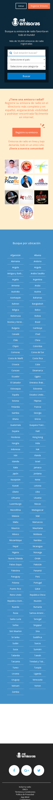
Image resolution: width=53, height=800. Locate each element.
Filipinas (37, 400)
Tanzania (15, 661)
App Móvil (25, 797)
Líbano (15, 491)
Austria (37, 291)
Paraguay (15, 576)
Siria (38, 631)
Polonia (15, 582)
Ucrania (15, 673)
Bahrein (15, 303)
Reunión (38, 600)
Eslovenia (37, 388)
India (37, 443)
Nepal (15, 546)
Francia (37, 406)
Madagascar (37, 509)
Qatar (37, 588)
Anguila (37, 267)
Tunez (15, 667)
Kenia (37, 479)
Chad (37, 334)
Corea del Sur (37, 352)
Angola (15, 267)
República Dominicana (15, 600)
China (37, 340)
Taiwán (37, 655)
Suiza (15, 649)
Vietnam (15, 685)
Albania (37, 255)
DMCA (25, 789)
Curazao (15, 370)
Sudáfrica (37, 637)
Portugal (38, 582)
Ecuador (15, 376)
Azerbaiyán (15, 297)
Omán (37, 558)
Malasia (15, 516)
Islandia (15, 461)
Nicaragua (37, 546)
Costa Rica (38, 358)
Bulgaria (15, 328)
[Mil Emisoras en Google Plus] (26, 770)
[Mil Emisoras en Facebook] (14, 770)
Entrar (21, 6)
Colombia (37, 346)
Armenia (15, 285)
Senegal (37, 619)
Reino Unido (15, 594)
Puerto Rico (15, 588)
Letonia (37, 485)
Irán (15, 455)
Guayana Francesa (37, 425)
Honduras (15, 437)
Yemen (37, 685)
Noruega (37, 552)
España (15, 394)
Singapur (37, 625)
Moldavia (37, 534)
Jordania (38, 473)
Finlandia (15, 406)
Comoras (15, 352)
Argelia (15, 279)
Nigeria (15, 552)
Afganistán (15, 255)
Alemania (15, 261)
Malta (15, 522)
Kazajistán (15, 479)
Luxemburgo (15, 503)
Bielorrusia (15, 315)
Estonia (15, 400)
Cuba (37, 364)
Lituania (37, 497)
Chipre (16, 346)
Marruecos (37, 522)
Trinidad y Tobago (37, 661)
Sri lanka (15, 637)
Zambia (15, 691)
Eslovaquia (15, 388)
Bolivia (37, 315)
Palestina (15, 570)
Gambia (15, 412)
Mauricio (15, 528)
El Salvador (15, 382)
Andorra (37, 261)
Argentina (37, 279)
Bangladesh (37, 303)
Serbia (15, 625)
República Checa (37, 594)
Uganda (37, 673)
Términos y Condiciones (25, 792)
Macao (37, 503)
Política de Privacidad (25, 794)
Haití (37, 431)
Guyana (15, 431)
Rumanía (37, 607)
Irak (37, 449)
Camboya (37, 328)
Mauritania (38, 528)
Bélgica (15, 309)
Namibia (38, 540)
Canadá (15, 334)
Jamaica (37, 467)
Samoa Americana (37, 613)
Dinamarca (37, 370)
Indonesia (15, 449)
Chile (15, 340)
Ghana (15, 419)
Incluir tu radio (25, 787)
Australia (15, 291)
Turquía (37, 667)
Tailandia (15, 655)
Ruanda (15, 607)
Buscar (26, 76)
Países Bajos (15, 564)
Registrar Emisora (39, 5)
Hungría (15, 443)
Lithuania (15, 497)
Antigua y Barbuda (15, 273)
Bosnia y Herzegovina (15, 322)
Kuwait (15, 485)
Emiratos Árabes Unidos (37, 382)
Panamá (38, 570)
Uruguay (15, 679)
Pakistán (38, 564)
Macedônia (15, 509)
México (15, 534)
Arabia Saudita (37, 273)
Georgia (37, 412)
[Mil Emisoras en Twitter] (39, 770)
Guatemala (15, 425)
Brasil (37, 322)
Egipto (38, 376)
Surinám (38, 649)
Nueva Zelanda (15, 558)
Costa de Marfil (15, 358)
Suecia (37, 643)
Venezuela (37, 679)
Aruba (37, 285)
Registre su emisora (26, 132)
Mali (38, 516)
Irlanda (37, 455)
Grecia (38, 419)
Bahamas (37, 297)
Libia (37, 491)
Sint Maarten (15, 631)
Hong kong (37, 437)
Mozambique (15, 540)
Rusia (15, 613)
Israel (37, 461)
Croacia (15, 364)
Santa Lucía (15, 619)
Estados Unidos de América (37, 394)
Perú (37, 576)
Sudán (15, 643)
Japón (15, 473)
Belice (37, 309)
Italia (15, 467)
